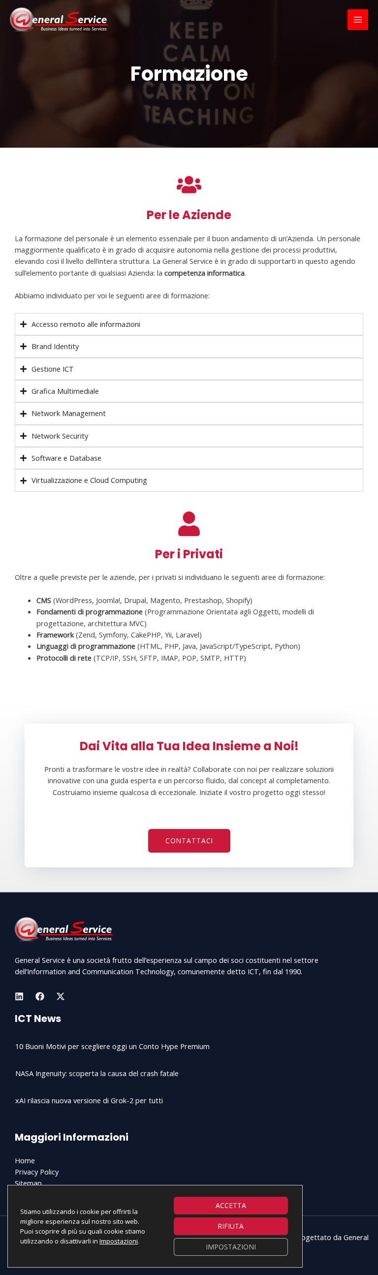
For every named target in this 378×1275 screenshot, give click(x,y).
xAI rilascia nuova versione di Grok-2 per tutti (89, 1100)
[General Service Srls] (59, 19)
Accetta (231, 1205)
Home (25, 1160)
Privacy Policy (37, 1172)
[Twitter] (60, 996)
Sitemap (28, 1183)
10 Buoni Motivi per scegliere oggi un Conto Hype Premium (112, 1046)
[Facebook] (39, 996)
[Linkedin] (19, 996)
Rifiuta (231, 1226)
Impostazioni (118, 1241)
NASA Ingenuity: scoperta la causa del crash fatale (97, 1073)
